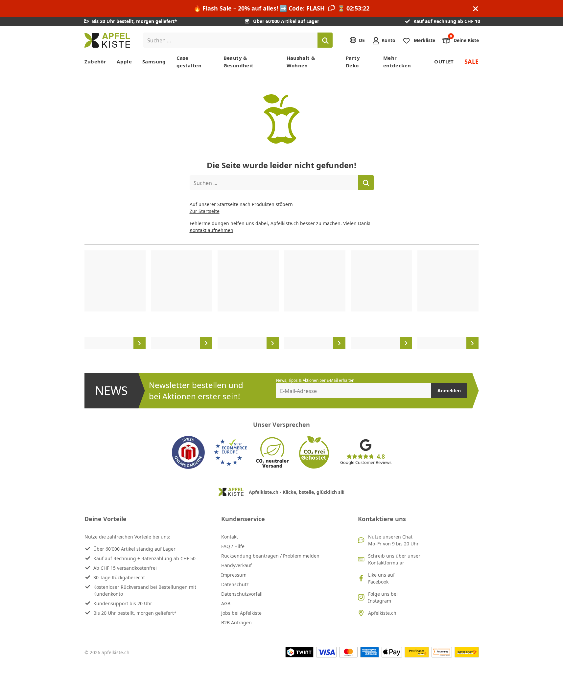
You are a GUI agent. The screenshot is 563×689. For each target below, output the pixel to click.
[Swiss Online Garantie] (188, 452)
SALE (471, 61)
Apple (124, 61)
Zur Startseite (205, 211)
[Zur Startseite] (107, 40)
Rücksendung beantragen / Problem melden (270, 556)
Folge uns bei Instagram (383, 597)
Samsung (154, 61)
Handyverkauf (236, 565)
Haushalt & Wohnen (301, 62)
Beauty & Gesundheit (238, 62)
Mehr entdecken (397, 62)
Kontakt (229, 537)
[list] (281, 300)
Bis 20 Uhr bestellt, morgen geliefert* (134, 613)
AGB (225, 603)
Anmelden (449, 390)
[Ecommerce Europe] (230, 452)
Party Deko (353, 62)
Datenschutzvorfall (242, 594)
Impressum (233, 575)
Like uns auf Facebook (381, 578)
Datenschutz (235, 584)
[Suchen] (325, 40)
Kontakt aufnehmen (211, 230)
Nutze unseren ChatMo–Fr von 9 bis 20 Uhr (393, 540)
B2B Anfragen (236, 622)
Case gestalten (188, 62)
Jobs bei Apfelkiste (241, 613)
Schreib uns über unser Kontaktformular (394, 559)
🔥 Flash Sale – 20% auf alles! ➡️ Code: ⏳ (281, 8)
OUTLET (444, 61)
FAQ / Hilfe (233, 546)
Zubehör (95, 61)
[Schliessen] (475, 8)
